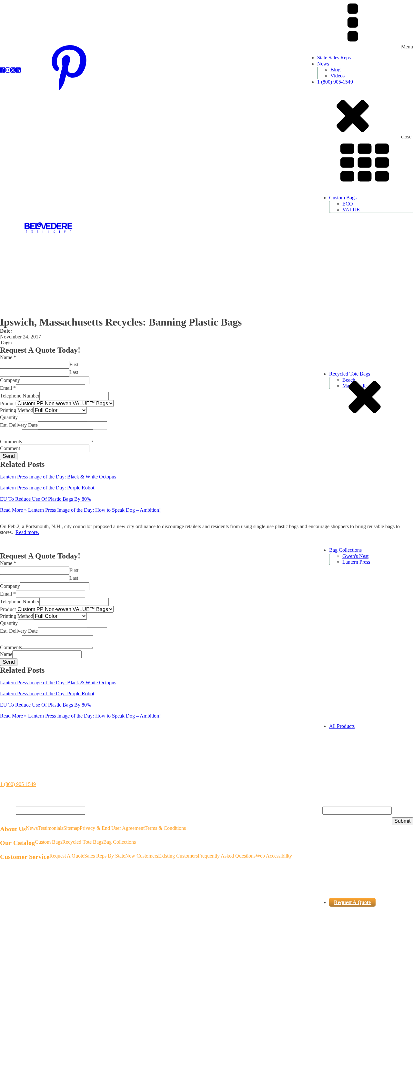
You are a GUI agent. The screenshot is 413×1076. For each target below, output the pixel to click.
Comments (11, 441)
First (73, 364)
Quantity (9, 417)
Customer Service (24, 856)
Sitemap (71, 828)
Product (8, 403)
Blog (335, 69)
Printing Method (16, 410)
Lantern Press (356, 562)
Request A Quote (352, 902)
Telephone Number (19, 395)
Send (9, 456)
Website (314, 810)
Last (73, 372)
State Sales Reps (334, 57)
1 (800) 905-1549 (335, 82)
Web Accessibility (274, 856)
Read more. (27, 532)
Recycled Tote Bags (82, 842)
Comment (10, 448)
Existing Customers (178, 856)
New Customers (141, 856)
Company (10, 380)
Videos (337, 75)
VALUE (351, 209)
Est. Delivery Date (19, 425)
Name (8, 357)
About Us (13, 828)
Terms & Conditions (165, 828)
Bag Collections (345, 550)
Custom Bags (343, 197)
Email (8, 388)
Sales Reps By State (104, 856)
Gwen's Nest (355, 556)
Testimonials (50, 828)
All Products (342, 726)
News (323, 63)
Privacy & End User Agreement (112, 828)
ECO (347, 203)
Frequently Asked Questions (227, 856)
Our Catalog (17, 842)
